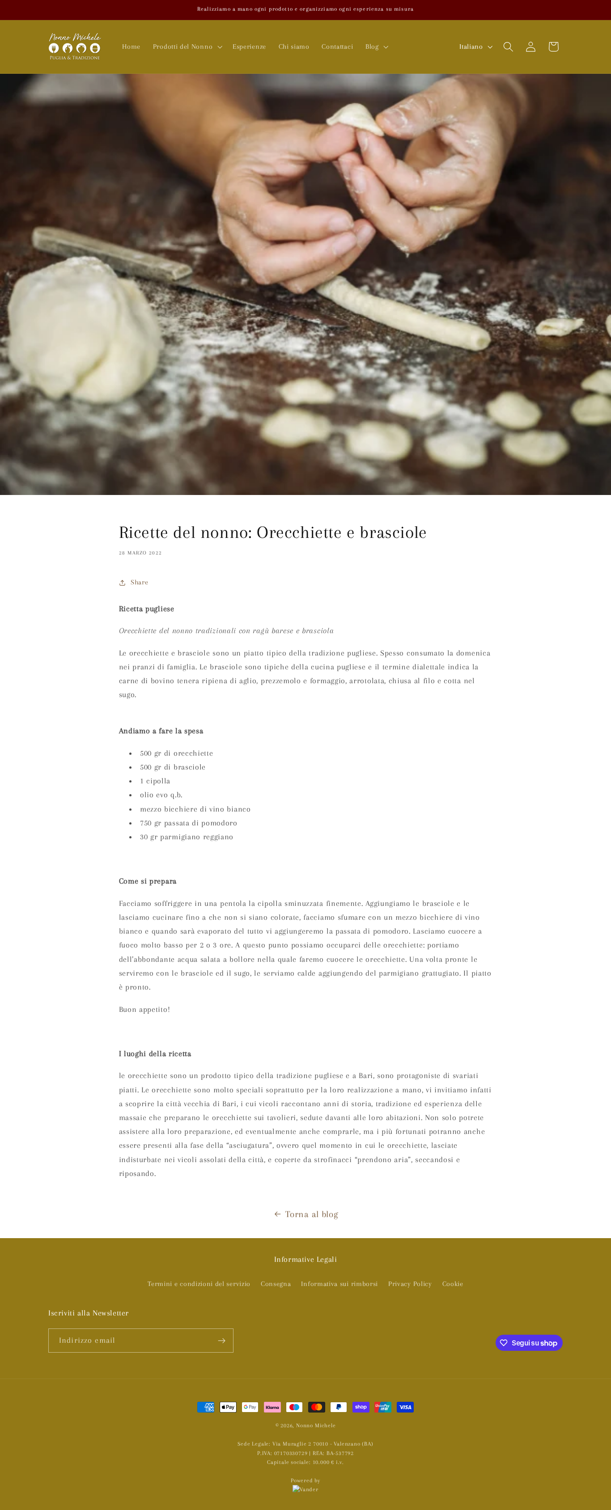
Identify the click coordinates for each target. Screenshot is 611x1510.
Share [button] (139, 582)
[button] (186, 46)
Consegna (276, 1284)
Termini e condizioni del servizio (199, 1284)
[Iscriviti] (221, 1340)
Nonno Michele (315, 1425)
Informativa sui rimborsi (339, 1284)
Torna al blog (311, 1214)
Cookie (452, 1284)
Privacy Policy (410, 1284)
